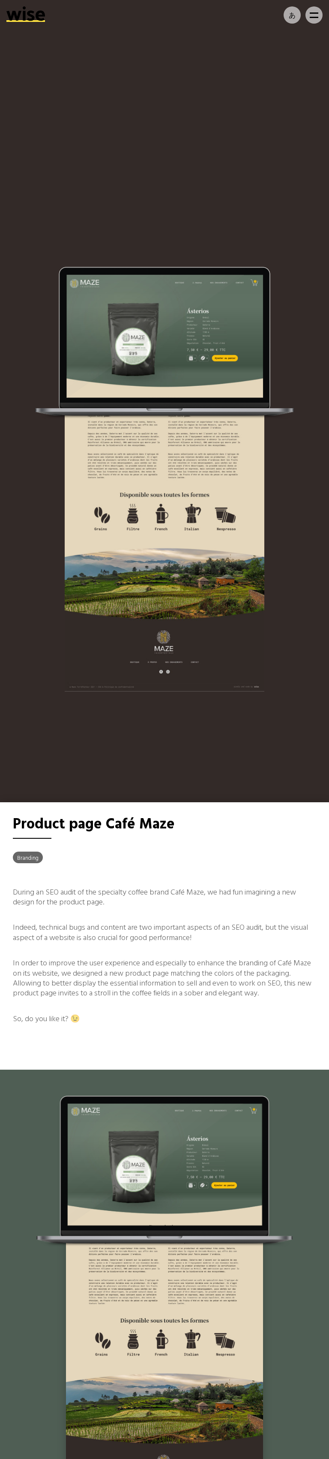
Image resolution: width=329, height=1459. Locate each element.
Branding (28, 857)
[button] (314, 15)
